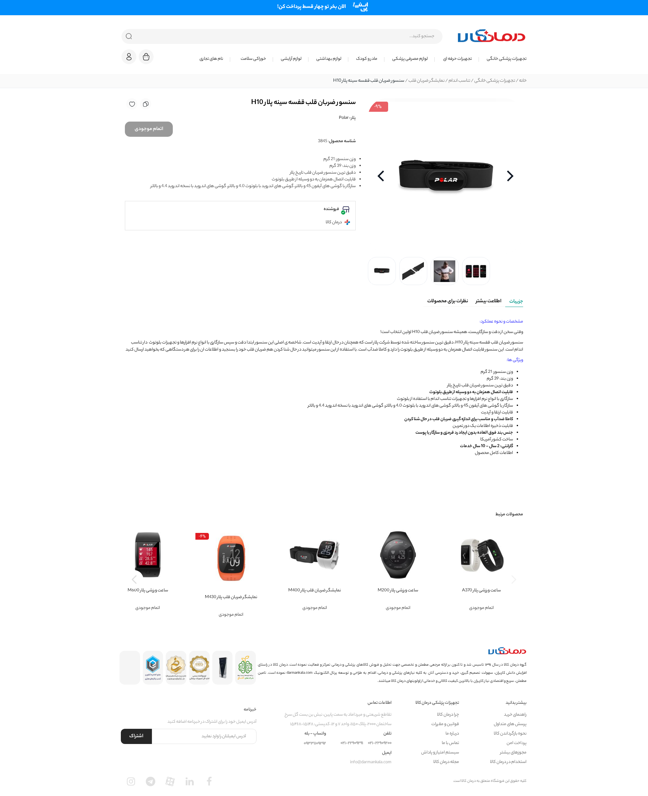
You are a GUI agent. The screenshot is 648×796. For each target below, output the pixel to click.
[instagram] (131, 781)
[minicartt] (146, 56)
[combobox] (282, 36)
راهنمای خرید (515, 714)
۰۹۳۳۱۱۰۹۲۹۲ (315, 743)
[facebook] (209, 781)
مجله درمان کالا (446, 762)
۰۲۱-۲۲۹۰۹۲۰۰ (380, 743)
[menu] (344, 59)
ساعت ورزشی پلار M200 (398, 590)
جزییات (516, 302)
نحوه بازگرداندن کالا (510, 733)
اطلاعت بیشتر (489, 302)
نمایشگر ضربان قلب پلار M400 (314, 590)
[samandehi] (176, 668)
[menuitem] (502, 59)
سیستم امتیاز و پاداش (440, 752)
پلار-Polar (347, 118)
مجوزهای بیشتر (513, 752)
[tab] (514, 300)
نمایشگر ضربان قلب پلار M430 (231, 597)
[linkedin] (189, 781)
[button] (129, 57)
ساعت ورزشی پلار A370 (481, 590)
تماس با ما (450, 743)
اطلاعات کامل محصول (494, 453)
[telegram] (150, 781)
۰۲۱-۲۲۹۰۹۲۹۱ (352, 743)
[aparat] (170, 781)
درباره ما (452, 733)
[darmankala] (491, 35)
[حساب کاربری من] (129, 59)
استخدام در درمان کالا (508, 762)
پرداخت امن (516, 743)
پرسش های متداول (510, 724)
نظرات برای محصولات (447, 302)
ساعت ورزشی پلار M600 (148, 590)
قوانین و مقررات (445, 724)
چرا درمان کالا (448, 714)
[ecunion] (153, 668)
